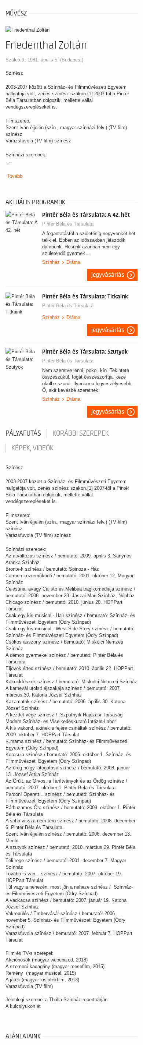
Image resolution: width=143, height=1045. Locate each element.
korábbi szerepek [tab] (80, 433)
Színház (51, 262)
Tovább (14, 176)
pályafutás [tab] (23, 433)
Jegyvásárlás (107, 275)
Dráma (73, 262)
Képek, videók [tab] (32, 448)
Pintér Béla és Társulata (68, 224)
